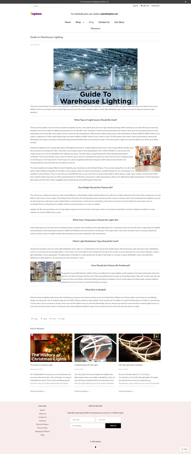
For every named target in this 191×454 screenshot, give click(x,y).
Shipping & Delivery (42, 431)
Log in (135, 6)
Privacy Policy (42, 428)
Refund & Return (42, 424)
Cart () (145, 6)
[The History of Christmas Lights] (51, 348)
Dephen (98, 442)
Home (68, 22)
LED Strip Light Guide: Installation (131, 365)
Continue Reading (37, 391)
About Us (42, 414)
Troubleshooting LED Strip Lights (86, 365)
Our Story (119, 22)
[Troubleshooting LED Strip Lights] (95, 348)
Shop (79, 22)
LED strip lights (80, 374)
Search (42, 410)
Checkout (156, 6)
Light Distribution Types (75, 258)
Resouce (95, 28)
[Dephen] (95, 14)
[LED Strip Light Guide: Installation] (140, 348)
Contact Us (104, 22)
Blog (91, 22)
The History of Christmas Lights (41, 365)
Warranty (42, 421)
